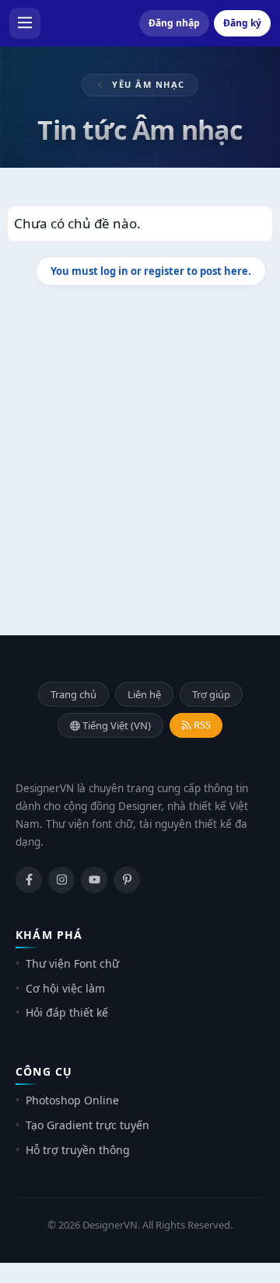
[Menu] (24, 23)
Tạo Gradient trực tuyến (87, 1125)
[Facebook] (29, 880)
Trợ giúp (211, 694)
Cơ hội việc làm (65, 988)
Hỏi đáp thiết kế (67, 1012)
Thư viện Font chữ (72, 963)
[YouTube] (94, 880)
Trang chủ (73, 694)
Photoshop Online (72, 1100)
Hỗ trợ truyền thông (78, 1149)
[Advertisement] (140, 449)
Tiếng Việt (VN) (115, 725)
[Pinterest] (127, 880)
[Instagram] (61, 880)
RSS (201, 725)
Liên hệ (144, 694)
